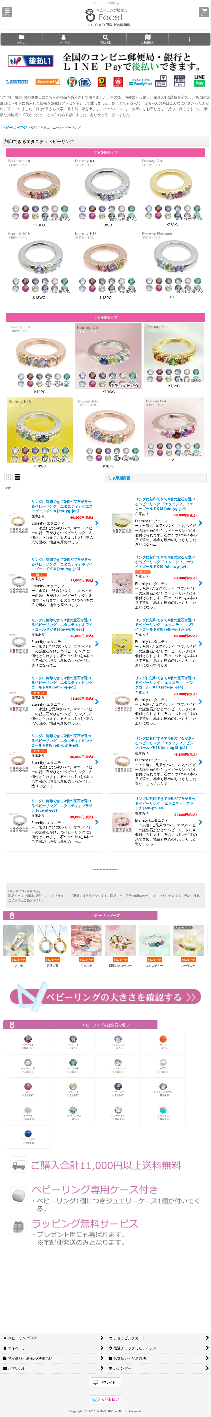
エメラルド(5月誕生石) (73, 1070)
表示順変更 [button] (121, 478)
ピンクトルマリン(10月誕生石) (163, 1094)
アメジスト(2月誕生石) (73, 1046)
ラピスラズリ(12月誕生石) (28, 1141)
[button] (7, 12)
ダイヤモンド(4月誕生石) (28, 1070)
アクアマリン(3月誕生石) (118, 1046)
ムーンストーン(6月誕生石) (118, 1070)
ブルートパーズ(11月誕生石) (73, 1117)
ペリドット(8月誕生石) (73, 1094)
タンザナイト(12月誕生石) (118, 1117)
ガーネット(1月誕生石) (28, 1046)
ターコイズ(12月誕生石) (163, 1117)
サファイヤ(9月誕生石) (118, 1094)
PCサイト (108, 1382)
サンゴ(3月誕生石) (163, 1046)
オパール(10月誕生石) (28, 1117)
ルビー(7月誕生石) (28, 1094)
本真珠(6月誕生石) (163, 1070)
